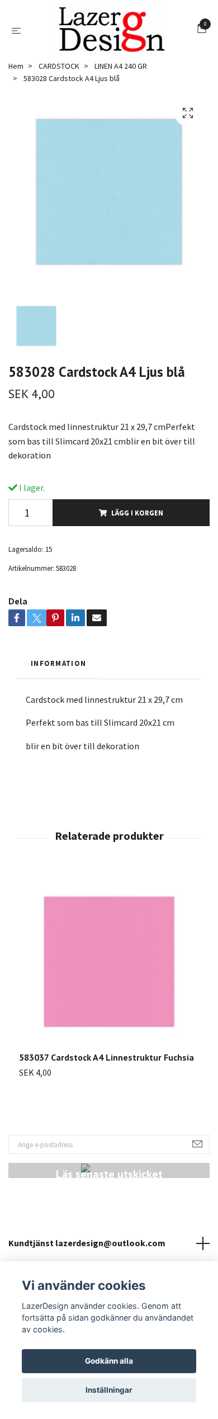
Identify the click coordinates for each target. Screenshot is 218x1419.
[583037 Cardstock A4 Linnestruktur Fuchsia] (109, 967)
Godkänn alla (109, 1360)
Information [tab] (58, 668)
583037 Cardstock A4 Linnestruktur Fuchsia (106, 1062)
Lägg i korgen (137, 518)
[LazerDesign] (111, 32)
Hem (15, 71)
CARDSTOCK (59, 71)
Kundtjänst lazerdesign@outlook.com (86, 1248)
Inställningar (109, 1389)
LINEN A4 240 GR (120, 71)
